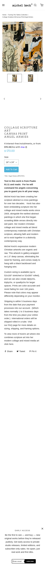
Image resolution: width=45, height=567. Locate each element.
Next (41, 99)
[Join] (30, 561)
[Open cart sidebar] (41, 5)
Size (6, 157)
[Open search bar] (35, 5)
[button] (15, 78)
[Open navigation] (3, 5)
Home (4, 15)
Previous (4, 99)
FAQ (10, 325)
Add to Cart (11, 169)
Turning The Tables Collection (18, 15)
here (11, 344)
